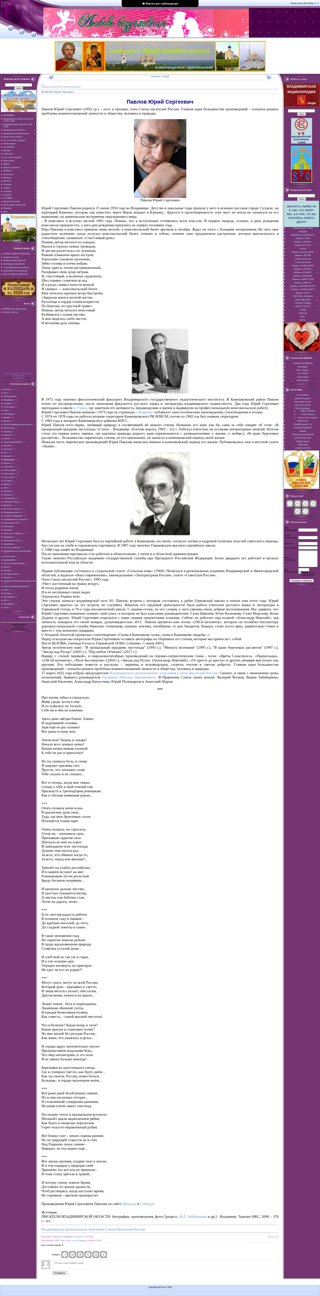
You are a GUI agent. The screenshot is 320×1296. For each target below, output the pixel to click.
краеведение (10, 560)
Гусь (6, 452)
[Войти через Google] (95, 1254)
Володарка (9, 604)
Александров (10, 470)
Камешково (9, 459)
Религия (7, 491)
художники (9, 544)
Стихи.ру (147, 1204)
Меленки (8, 505)
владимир (81, 1240)
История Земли (11, 574)
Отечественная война (14, 563)
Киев (6, 410)
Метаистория (10, 396)
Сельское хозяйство (13, 533)
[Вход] (34, 34)
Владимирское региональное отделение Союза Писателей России (93, 1229)
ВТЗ (5, 600)
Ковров (7, 463)
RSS (317, 3)
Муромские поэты (12, 540)
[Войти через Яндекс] (87, 1254)
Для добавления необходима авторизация (18, 374)
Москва (7, 445)
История (7, 481)
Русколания (9, 407)
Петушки (8, 449)
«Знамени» (144, 412)
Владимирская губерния (15, 519)
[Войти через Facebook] (80, 1254)
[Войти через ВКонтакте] (72, 1254)
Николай (77, 1237)
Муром (7, 421)
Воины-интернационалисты (16, 586)
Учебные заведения (13, 516)
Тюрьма (7, 577)
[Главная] (11, 28)
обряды (7, 570)
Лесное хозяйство (12, 547)
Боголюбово (9, 597)
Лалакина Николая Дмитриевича (129, 677)
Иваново (8, 495)
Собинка (7, 435)
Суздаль (7, 403)
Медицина (8, 537)
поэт (74, 1240)
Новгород (8, 526)
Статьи (54, 87)
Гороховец (8, 466)
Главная (45, 87)
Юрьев (7, 438)
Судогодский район (13, 442)
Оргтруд (7, 593)
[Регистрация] (22, 32)
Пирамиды (9, 414)
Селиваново (9, 498)
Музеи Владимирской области (18, 424)
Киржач (7, 484)
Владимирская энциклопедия (17, 551)
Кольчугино (9, 477)
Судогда (7, 431)
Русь (6, 393)
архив (6, 567)
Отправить (60, 1273)
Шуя (6, 488)
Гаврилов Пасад (11, 502)
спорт (6, 590)
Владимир (8, 400)
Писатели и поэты (12, 509)
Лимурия (8, 530)
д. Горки (80, 408)
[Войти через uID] (64, 1254)
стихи (68, 1240)
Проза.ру (129, 1204)
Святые (7, 389)
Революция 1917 (11, 523)
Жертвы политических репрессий (19, 581)
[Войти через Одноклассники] (103, 1254)
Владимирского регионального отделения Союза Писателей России (164, 673)
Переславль (9, 474)
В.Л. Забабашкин (193, 1216)
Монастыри (9, 428)
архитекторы (10, 556)
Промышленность (12, 512)
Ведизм (7, 417)
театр (6, 607)
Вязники (7, 456)
